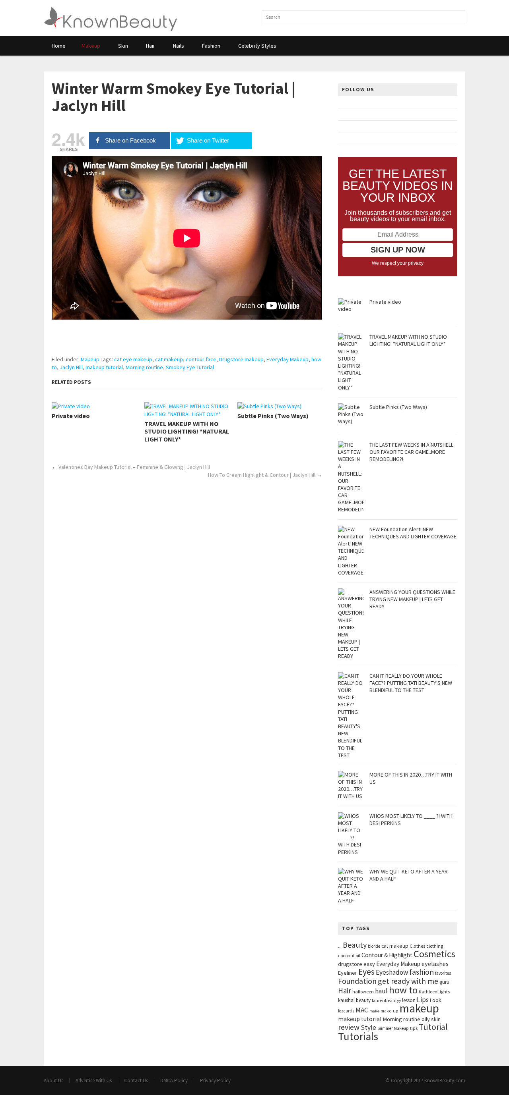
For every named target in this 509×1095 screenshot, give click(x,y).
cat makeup (169, 359)
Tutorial (433, 1027)
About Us (53, 1080)
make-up (389, 1011)
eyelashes (435, 964)
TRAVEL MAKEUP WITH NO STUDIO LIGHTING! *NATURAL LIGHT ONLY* (186, 431)
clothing (434, 946)
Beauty (355, 945)
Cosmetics (434, 954)
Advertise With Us (94, 1080)
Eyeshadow (392, 972)
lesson (409, 1000)
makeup (419, 1008)
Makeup (90, 359)
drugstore (350, 964)
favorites (443, 973)
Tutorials (358, 1036)
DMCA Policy (174, 1080)
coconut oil (349, 955)
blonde (374, 946)
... (340, 946)
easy (369, 964)
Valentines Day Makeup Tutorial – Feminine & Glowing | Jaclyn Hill (134, 466)
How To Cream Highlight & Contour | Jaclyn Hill (261, 474)
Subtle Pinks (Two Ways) (273, 416)
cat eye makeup (133, 359)
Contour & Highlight (386, 955)
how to (403, 990)
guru (444, 982)
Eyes (366, 971)
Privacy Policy (215, 1080)
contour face (201, 359)
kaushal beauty (354, 1000)
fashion (421, 972)
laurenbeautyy (386, 1000)
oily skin (431, 1019)
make (374, 1011)
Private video (71, 416)
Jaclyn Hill (71, 367)
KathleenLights (434, 992)
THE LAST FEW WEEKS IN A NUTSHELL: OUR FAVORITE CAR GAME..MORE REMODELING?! (412, 452)
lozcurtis (346, 1011)
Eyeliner (347, 972)
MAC (362, 1010)
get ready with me (408, 981)
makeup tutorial (104, 367)
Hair (344, 990)
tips (414, 1028)
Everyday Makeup (287, 359)
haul (381, 991)
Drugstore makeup (241, 359)
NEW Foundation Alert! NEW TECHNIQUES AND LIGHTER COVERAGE (413, 533)
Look (435, 1000)
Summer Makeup (393, 1028)
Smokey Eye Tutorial (190, 367)
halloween (363, 992)
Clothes (417, 946)
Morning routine (144, 367)
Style (368, 1027)
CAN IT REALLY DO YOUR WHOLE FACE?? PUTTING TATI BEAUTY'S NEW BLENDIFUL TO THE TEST (410, 683)
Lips (423, 999)
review (348, 1027)
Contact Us (136, 1080)
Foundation (357, 981)
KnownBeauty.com (444, 1080)
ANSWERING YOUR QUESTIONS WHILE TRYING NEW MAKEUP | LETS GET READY (412, 599)
